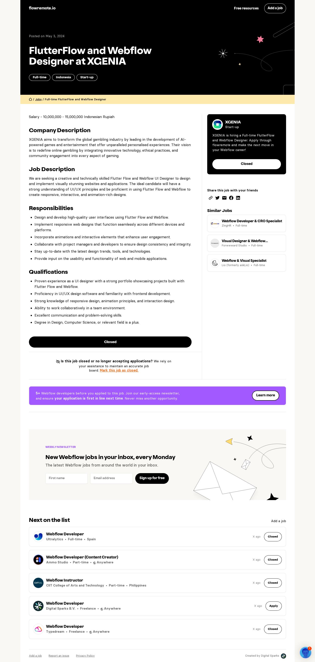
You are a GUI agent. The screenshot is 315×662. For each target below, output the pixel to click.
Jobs (38, 99)
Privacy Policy (85, 655)
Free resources (246, 8)
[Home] (30, 99)
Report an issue (59, 655)
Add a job (278, 521)
